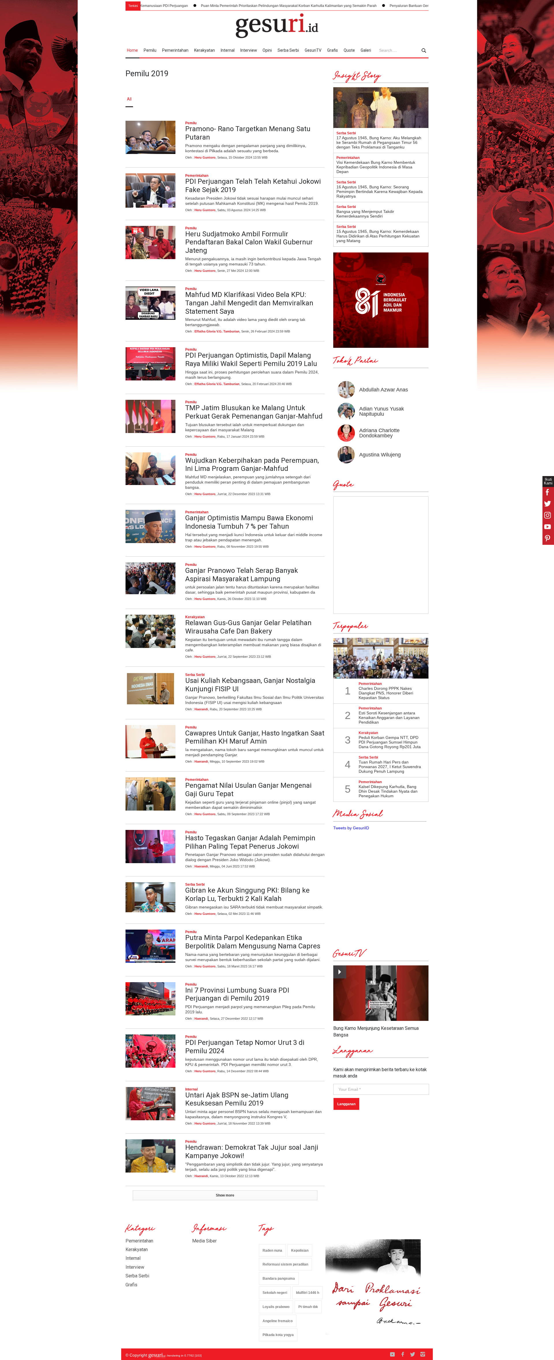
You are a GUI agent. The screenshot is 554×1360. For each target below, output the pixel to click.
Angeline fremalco (278, 1321)
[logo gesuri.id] (277, 26)
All (129, 99)
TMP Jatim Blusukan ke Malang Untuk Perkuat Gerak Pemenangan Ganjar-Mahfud (254, 412)
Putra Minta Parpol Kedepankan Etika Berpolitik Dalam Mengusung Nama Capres (252, 942)
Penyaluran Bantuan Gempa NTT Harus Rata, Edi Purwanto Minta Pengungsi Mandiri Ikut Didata (392, 6)
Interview (248, 50)
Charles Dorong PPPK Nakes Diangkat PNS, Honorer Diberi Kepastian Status (386, 693)
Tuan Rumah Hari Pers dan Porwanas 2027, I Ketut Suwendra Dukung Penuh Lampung (390, 767)
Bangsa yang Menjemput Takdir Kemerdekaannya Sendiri (365, 213)
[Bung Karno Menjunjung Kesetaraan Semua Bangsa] (380, 993)
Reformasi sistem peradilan (285, 1264)
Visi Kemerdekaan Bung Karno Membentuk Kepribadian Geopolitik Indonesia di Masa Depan (375, 167)
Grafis (332, 50)
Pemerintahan (175, 50)
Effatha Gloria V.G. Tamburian (216, 331)
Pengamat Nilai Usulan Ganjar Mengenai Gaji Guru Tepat (248, 789)
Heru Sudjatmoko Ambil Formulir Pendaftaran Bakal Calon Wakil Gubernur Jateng (249, 242)
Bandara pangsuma (279, 1279)
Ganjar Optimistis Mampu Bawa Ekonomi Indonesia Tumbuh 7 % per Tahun (249, 522)
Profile (365, 99)
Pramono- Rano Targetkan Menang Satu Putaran (247, 133)
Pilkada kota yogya (278, 1335)
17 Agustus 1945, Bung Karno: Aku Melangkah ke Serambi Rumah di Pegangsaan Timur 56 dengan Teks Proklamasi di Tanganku (378, 142)
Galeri (366, 50)
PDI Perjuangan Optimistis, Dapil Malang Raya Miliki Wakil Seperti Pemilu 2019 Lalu (251, 359)
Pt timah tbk (308, 1307)
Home (132, 50)
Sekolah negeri (275, 1293)
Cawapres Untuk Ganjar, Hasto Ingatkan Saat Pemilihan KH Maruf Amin (254, 737)
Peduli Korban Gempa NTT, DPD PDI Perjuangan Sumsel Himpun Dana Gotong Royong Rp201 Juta (390, 742)
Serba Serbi (288, 50)
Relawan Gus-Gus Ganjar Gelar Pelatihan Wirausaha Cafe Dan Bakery (248, 627)
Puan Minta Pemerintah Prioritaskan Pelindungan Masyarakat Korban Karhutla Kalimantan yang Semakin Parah (216, 6)
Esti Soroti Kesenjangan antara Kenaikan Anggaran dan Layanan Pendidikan (389, 717)
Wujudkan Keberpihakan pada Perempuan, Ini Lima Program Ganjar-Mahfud (252, 464)
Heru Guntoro (205, 157)
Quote (349, 50)
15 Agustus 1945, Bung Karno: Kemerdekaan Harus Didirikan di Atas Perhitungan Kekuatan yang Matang (378, 236)
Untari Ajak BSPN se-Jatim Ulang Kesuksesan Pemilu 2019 (237, 1099)
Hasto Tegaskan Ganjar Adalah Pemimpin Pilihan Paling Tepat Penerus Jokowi (250, 842)
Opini (267, 50)
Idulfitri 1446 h (307, 1293)
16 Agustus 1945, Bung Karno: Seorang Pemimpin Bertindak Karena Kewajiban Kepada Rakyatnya (379, 191)
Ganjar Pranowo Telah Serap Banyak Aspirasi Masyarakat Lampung (241, 574)
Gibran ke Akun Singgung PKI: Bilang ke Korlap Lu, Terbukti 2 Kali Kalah (247, 894)
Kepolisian (299, 1250)
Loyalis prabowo (276, 1307)
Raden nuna (272, 1250)
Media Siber (204, 1241)
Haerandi (201, 709)
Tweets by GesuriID (351, 828)
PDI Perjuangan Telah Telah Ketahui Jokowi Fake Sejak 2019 (253, 185)
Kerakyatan (204, 50)
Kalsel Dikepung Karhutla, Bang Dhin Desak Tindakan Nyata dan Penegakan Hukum (388, 791)
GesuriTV (313, 50)
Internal (228, 50)
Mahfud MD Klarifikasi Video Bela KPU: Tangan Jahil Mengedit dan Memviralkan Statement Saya (249, 303)
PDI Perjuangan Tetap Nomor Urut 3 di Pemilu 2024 (244, 1046)
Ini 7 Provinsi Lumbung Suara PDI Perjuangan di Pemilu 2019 (237, 994)
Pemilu (150, 50)
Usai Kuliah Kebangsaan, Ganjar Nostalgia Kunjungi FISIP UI (250, 685)
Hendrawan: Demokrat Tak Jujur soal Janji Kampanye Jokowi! (251, 1151)
